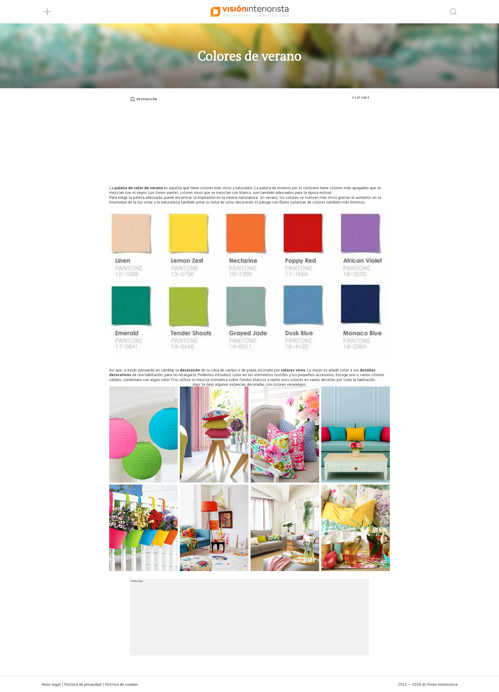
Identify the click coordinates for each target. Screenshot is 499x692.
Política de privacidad (82, 684)
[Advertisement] (249, 146)
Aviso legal (51, 684)
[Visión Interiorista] (249, 11)
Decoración (146, 99)
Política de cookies (121, 684)
